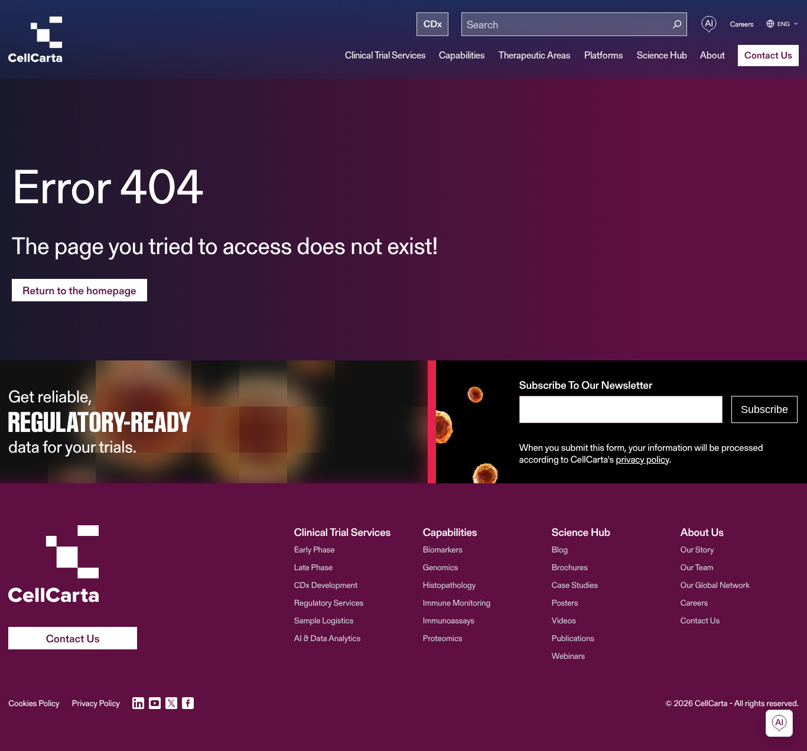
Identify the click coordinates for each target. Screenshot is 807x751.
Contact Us (700, 620)
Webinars (568, 655)
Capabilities (462, 55)
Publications (573, 637)
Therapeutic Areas (535, 55)
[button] (353, 531)
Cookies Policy (33, 703)
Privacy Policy (96, 703)
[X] (171, 703)
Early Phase (314, 549)
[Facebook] (188, 703)
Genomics (440, 567)
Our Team (697, 567)
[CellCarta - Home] (35, 39)
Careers (742, 24)
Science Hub (662, 55)
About (712, 55)
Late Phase (313, 567)
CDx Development (325, 584)
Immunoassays (448, 620)
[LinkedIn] (138, 703)
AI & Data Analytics (327, 637)
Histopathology (449, 584)
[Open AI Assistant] (709, 24)
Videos (564, 620)
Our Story (697, 549)
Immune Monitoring (456, 602)
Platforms (603, 55)
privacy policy (642, 459)
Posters (565, 602)
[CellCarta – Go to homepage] (72, 563)
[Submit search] (677, 24)
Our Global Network (715, 584)
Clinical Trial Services (385, 55)
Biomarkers (443, 549)
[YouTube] (155, 703)
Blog (560, 549)
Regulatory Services (329, 602)
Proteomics (443, 637)
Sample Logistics (323, 620)
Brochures (570, 567)
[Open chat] (779, 723)
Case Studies (575, 584)
